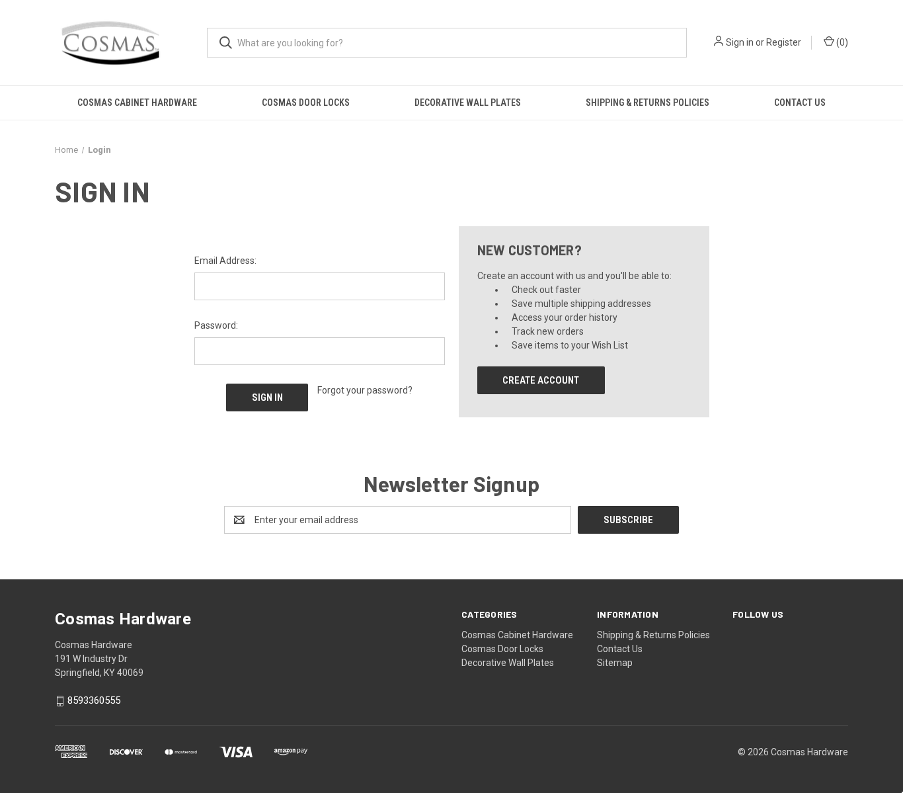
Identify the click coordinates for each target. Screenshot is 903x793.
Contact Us (800, 102)
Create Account (540, 380)
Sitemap (615, 662)
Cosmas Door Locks (306, 102)
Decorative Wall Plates (467, 102)
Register (783, 42)
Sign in (740, 42)
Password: (216, 325)
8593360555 (93, 701)
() (841, 42)
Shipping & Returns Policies (647, 102)
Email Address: (225, 260)
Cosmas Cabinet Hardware (137, 102)
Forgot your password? (364, 390)
